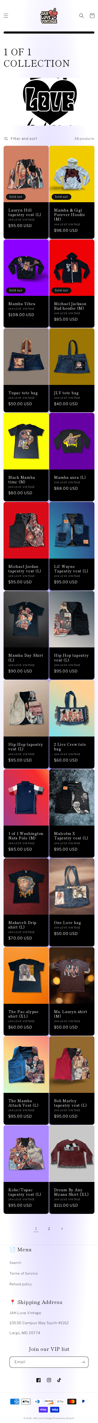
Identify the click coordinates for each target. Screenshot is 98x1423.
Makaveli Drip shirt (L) (22, 924)
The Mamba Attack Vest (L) (23, 1102)
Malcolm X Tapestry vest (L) (71, 835)
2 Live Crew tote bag (70, 746)
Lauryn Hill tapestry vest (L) (24, 212)
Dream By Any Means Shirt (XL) (71, 1191)
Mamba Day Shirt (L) (25, 657)
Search (15, 1263)
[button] (6, 15)
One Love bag (67, 922)
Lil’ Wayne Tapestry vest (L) (71, 568)
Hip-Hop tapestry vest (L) (71, 657)
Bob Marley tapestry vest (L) (70, 1102)
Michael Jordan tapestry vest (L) (24, 568)
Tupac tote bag (23, 392)
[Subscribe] (83, 1362)
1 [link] (36, 1228)
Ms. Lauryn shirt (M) (70, 1013)
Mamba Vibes (21, 303)
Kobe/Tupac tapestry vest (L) (24, 1191)
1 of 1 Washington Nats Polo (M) (26, 835)
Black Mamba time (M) (21, 479)
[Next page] (62, 1228)
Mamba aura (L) (70, 477)
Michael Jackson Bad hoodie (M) (70, 305)
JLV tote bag (66, 392)
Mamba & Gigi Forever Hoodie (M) (69, 215)
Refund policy (21, 1284)
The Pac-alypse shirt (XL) (23, 1013)
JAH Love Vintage (43, 1418)
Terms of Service (24, 1273)
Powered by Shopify (63, 1418)
